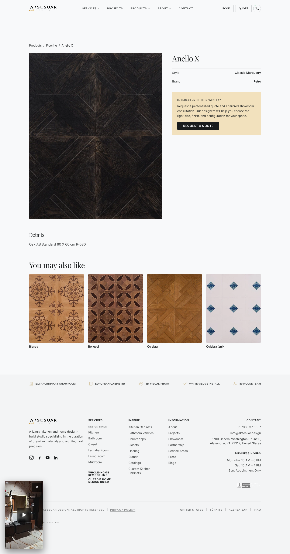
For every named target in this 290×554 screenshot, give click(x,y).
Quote (243, 8)
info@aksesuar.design (245, 433)
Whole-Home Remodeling (98, 473)
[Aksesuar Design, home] (43, 8)
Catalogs (134, 463)
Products (139, 8)
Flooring (51, 45)
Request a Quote (198, 125)
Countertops (137, 439)
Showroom (175, 439)
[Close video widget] (37, 487)
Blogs (172, 463)
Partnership (176, 445)
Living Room (96, 456)
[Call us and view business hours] (257, 8)
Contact (186, 8)
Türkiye (216, 510)
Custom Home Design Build (99, 480)
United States (192, 510)
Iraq (257, 510)
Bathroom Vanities (140, 433)
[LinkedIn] (55, 457)
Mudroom (95, 462)
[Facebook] (39, 457)
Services (89, 8)
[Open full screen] (95, 136)
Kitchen (93, 432)
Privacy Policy (122, 509)
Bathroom (95, 438)
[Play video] (24, 515)
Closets (133, 445)
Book (226, 8)
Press (172, 457)
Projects (115, 8)
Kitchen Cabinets (140, 427)
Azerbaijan (238, 510)
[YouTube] (47, 457)
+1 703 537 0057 (249, 427)
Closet (92, 444)
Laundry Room (98, 450)
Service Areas (178, 451)
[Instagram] (31, 457)
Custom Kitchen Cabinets (139, 471)
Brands (133, 457)
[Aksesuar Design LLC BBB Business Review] (249, 485)
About (163, 8)
